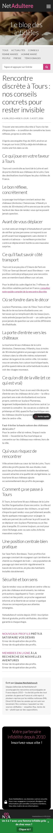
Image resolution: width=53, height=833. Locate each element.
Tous (5, 50)
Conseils (33, 50)
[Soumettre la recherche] (46, 67)
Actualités (18, 50)
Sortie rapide (43, 416)
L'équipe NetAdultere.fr (26, 683)
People (6, 58)
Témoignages (32, 58)
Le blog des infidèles (26, 28)
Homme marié (29, 54)
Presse (17, 58)
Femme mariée (10, 54)
